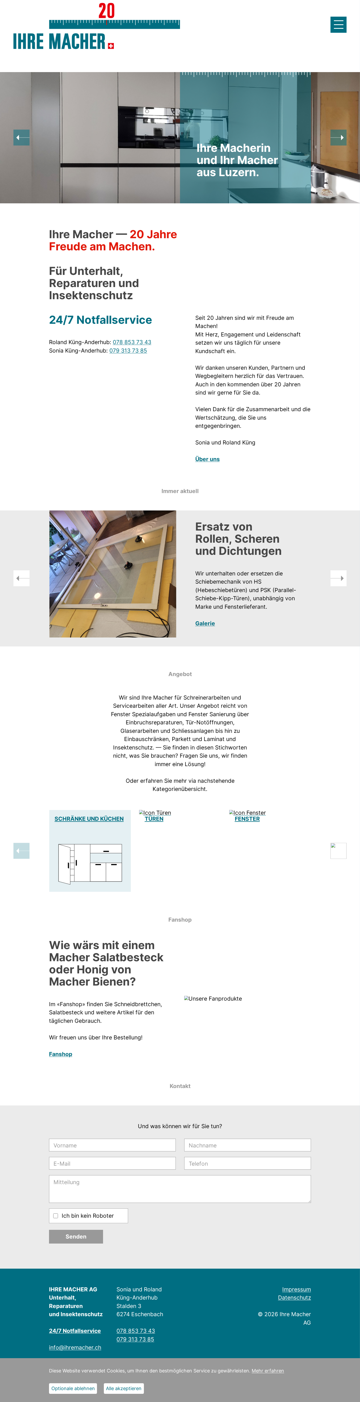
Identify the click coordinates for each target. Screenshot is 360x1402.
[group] (90, 851)
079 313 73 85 (128, 350)
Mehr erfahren (268, 1370)
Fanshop (60, 1054)
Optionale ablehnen (73, 1388)
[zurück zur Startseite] (63, 41)
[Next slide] (338, 138)
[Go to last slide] (21, 138)
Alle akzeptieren (124, 1388)
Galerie (205, 623)
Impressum (296, 1289)
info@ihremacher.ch (75, 1347)
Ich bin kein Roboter (88, 1215)
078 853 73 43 (132, 342)
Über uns (207, 459)
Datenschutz (294, 1297)
